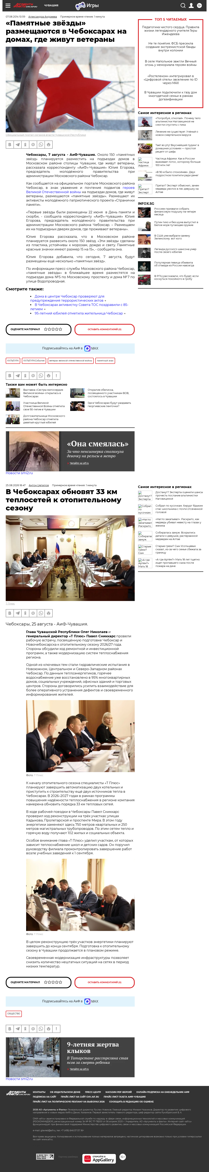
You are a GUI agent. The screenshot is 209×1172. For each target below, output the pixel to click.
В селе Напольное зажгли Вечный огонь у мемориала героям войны (171, 63)
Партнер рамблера (68, 1156)
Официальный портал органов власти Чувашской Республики (46, 134)
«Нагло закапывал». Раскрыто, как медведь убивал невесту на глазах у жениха (178, 522)
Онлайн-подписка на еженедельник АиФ (162, 1092)
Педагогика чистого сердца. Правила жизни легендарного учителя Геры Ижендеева (170, 30)
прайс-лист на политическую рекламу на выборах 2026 (68, 1101)
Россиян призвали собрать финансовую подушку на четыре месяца (175, 211)
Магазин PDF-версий (119, 1092)
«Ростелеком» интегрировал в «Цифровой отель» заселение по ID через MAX (171, 79)
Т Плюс (10, 603)
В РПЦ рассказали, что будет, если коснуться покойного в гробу (176, 277)
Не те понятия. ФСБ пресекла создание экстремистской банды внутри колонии (171, 47)
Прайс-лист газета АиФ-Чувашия (125, 1097)
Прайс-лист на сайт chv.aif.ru (80, 1097)
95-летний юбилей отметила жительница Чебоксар (79, 313)
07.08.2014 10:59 (15, 16)
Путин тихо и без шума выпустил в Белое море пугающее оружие (176, 224)
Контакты (39, 1092)
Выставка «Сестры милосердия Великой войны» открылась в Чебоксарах (43, 393)
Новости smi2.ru (19, 473)
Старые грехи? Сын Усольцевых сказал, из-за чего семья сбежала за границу (178, 549)
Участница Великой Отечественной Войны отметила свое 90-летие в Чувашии (44, 406)
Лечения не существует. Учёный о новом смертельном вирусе (177, 133)
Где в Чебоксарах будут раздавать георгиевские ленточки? (109, 404)
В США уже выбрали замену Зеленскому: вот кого (172, 237)
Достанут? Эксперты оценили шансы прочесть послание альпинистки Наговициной (179, 495)
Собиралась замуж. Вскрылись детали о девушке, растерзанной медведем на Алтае (177, 536)
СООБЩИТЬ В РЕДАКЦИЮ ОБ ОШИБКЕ (131, 1101)
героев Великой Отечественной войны (80, 190)
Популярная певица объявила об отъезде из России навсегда (174, 264)
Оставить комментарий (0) (104, 329)
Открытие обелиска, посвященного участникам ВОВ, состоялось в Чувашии (108, 393)
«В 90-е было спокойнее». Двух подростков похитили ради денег (177, 173)
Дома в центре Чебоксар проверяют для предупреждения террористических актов (67, 298)
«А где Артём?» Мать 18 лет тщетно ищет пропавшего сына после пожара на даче (178, 563)
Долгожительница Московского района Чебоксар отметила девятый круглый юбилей (44, 419)
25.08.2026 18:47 (16, 485)
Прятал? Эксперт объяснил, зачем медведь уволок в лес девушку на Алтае (177, 189)
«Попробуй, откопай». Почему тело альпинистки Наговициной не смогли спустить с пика (178, 121)
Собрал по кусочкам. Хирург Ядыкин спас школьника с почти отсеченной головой (179, 509)
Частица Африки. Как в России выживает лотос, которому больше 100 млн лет (178, 162)
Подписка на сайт (44, 1097)
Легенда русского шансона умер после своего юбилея (175, 250)
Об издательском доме (65, 1092)
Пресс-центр (93, 1092)
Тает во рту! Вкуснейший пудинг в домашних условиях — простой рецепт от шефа (177, 148)
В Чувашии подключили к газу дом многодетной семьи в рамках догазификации (170, 96)
